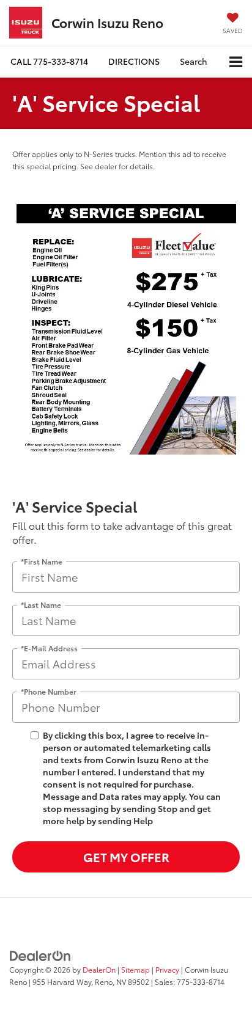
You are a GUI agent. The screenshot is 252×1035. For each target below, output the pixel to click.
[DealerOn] (40, 955)
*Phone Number (48, 691)
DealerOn (99, 969)
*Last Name (41, 605)
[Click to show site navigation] (236, 62)
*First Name (41, 561)
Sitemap (135, 969)
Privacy (167, 969)
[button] (49, 61)
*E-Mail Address (49, 648)
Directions (134, 61)
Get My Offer (126, 856)
